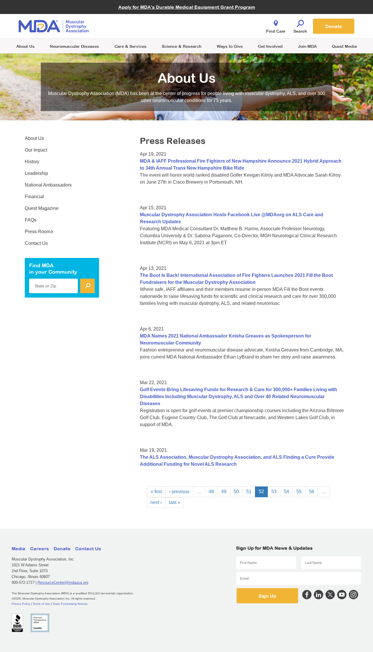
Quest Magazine (42, 208)
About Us (25, 46)
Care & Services (131, 46)
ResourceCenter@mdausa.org (63, 582)
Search (300, 31)
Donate (333, 26)
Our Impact (36, 149)
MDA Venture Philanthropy (215, 19)
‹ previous (179, 491)
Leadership (36, 173)
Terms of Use (41, 603)
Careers (39, 548)
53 (274, 491)
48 (211, 491)
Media (18, 548)
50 (236, 491)
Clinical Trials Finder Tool (134, 19)
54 (286, 491)
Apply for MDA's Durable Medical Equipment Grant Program (186, 7)
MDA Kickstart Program (213, 29)
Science (181, 46)
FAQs (30, 219)
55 (299, 491)
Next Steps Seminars (131, 26)
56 (311, 491)
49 (223, 491)
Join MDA (307, 46)
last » (174, 502)
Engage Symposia (128, 16)
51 (248, 491)
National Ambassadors (48, 184)
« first (156, 491)
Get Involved (270, 46)
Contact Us (36, 243)
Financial (34, 196)
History (32, 161)
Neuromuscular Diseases (74, 46)
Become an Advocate (131, 14)
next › (156, 502)
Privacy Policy (21, 603)
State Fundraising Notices (70, 603)
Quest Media (344, 46)
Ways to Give (230, 46)
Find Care (275, 31)
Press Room (37, 231)
